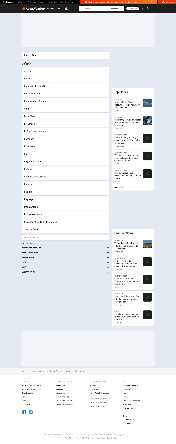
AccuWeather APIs (62, 397)
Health (125, 393)
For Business (8, 2)
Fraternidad (30, 146)
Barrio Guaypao (32, 93)
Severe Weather (128, 405)
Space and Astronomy (131, 408)
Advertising (54, 2)
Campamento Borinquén (36, 101)
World (24, 371)
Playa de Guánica (33, 214)
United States (56, 371)
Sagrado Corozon (32, 229)
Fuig (26, 154)
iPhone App (94, 385)
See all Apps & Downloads (99, 393)
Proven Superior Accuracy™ (31, 385)
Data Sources (112, 438)
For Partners (60, 389)
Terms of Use (63, 438)
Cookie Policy (85, 438)
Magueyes (29, 199)
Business (126, 389)
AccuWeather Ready (130, 385)
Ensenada (29, 139)
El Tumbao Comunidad (35, 131)
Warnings (22, 2)
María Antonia (31, 206)
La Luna (28, 191)
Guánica (28, 169)
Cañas (27, 108)
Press (24, 401)
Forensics (42, 2)
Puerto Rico (30, 55)
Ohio (68, 371)
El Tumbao (29, 123)
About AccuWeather (29, 389)
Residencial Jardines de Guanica (40, 222)
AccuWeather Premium (98, 402)
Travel (125, 416)
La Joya (28, 184)
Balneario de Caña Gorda (36, 86)
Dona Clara (29, 116)
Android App (94, 389)
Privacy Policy (74, 438)
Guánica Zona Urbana (35, 176)
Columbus (79, 371)
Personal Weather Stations (65, 405)
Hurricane (126, 397)
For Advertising (61, 393)
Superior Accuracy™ (68, 2)
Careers (25, 397)
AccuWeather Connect (64, 401)
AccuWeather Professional (99, 406)
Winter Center (128, 424)
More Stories (119, 188)
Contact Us (26, 405)
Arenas (27, 71)
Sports (125, 412)
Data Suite (32, 2)
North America (38, 371)
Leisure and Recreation (131, 401)
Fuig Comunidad (32, 161)
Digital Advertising (28, 393)
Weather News (128, 420)
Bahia (27, 78)
